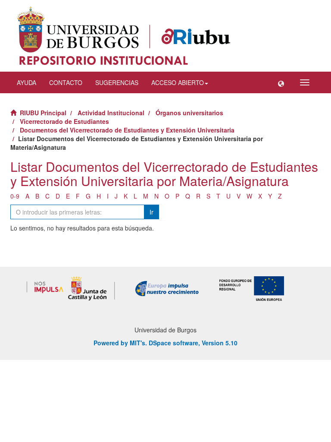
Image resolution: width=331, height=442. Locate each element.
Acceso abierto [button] (177, 82)
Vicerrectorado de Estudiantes (64, 121)
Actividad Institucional (111, 112)
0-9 (14, 196)
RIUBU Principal (43, 112)
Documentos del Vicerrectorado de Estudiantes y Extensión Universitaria (127, 130)
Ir (151, 212)
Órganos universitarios (189, 112)
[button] (281, 82)
